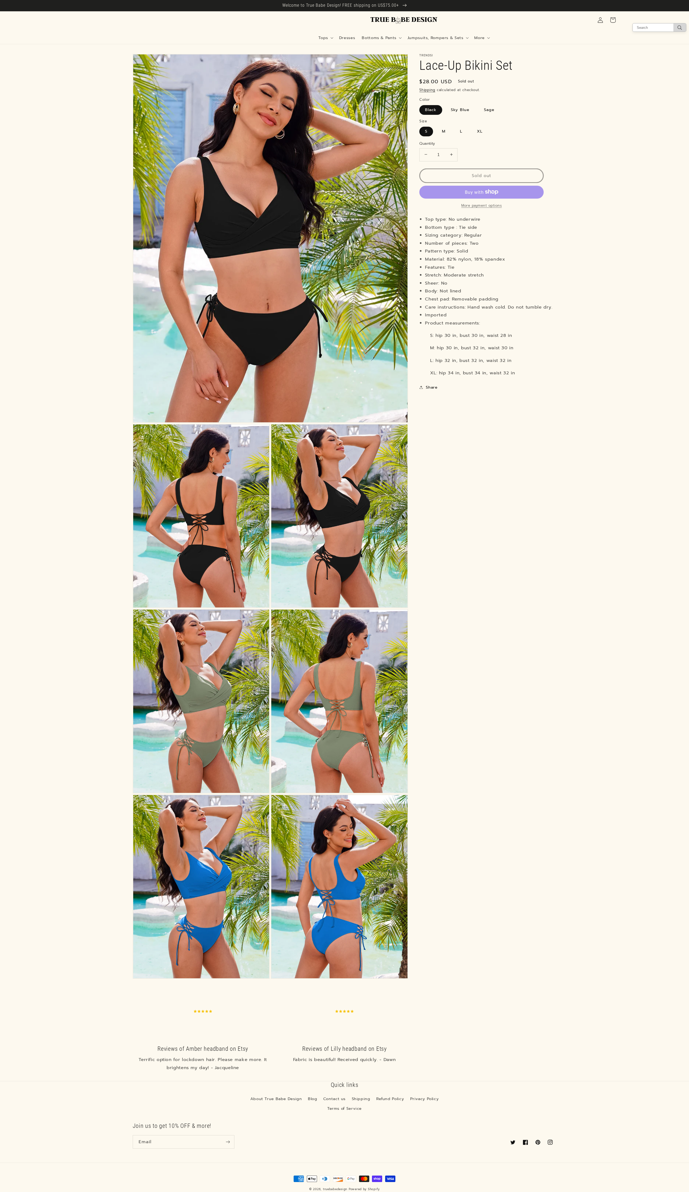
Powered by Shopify (364, 1189)
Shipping (427, 89)
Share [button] (431, 387)
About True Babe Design (276, 1099)
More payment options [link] (481, 205)
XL (480, 131)
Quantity (427, 143)
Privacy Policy (424, 1099)
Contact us (334, 1099)
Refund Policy (390, 1099)
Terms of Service (344, 1108)
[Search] (679, 27)
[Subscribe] (228, 1141)
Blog (312, 1099)
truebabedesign (335, 1189)
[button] (325, 38)
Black (430, 109)
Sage (489, 109)
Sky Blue (460, 109)
